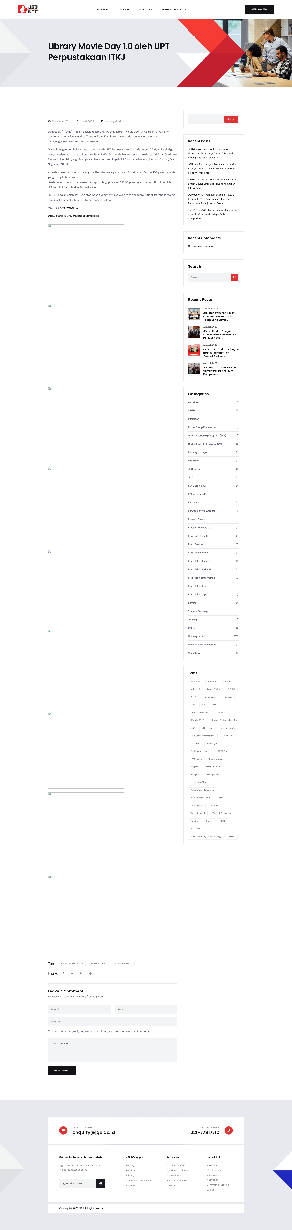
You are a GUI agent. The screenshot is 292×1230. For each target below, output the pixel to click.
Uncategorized (113, 121)
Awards (171, 1185)
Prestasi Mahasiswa (199, 527)
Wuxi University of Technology (205, 836)
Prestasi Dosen (196, 519)
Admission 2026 (259, 9)
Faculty (130, 1165)
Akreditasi (194, 402)
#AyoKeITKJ (70, 208)
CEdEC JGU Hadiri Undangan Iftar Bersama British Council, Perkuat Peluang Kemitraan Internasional (212, 184)
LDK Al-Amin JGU (198, 494)
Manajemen (213, 774)
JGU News (194, 469)
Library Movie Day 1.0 (72, 963)
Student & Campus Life (139, 1180)
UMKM (192, 628)
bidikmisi (195, 689)
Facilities (131, 1170)
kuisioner (195, 743)
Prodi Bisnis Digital (198, 536)
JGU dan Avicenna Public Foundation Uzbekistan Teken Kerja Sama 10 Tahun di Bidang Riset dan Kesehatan (210, 153)
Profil (220, 797)
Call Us (210, 1189)
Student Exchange (198, 611)
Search (231, 119)
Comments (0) (59, 121)
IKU (214, 704)
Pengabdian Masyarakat (201, 510)
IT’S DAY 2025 (197, 720)
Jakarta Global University (224, 720)
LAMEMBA (222, 751)
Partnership (194, 502)
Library (130, 1175)
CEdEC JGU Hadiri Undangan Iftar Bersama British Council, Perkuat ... (221, 353)
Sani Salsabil (196, 805)
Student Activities (177, 1180)
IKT (203, 704)
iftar (192, 704)
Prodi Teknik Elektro (199, 561)
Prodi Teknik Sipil (197, 594)
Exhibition (193, 418)
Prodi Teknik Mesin (198, 586)
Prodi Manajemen (198, 552)
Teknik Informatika (221, 813)
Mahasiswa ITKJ (98, 963)
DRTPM (193, 697)
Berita (228, 681)
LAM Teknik (196, 759)
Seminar (192, 602)
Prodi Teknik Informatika (201, 577)
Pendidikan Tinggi (199, 782)
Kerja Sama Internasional (202, 735)
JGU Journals (213, 1170)
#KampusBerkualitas (86, 216)
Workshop (194, 653)
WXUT (232, 836)
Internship (193, 460)
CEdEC (192, 410)
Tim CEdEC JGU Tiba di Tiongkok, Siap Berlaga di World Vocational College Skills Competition (213, 214)
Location (131, 1185)
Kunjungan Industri (198, 485)
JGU (192, 728)
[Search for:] (213, 277)
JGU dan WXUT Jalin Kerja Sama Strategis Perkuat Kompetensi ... (219, 371)
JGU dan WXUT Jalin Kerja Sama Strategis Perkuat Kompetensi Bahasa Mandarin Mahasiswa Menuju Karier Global (211, 199)
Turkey (209, 821)
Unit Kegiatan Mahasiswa (202, 644)
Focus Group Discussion (202, 427)
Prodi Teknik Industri (199, 569)
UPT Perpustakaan (123, 963)
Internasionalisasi (199, 712)
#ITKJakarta (55, 216)
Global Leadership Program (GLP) (207, 435)
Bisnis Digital (213, 689)
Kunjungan (212, 743)
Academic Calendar (178, 1170)
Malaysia (194, 774)
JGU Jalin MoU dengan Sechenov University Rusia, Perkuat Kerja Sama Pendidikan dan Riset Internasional (212, 168)
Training (192, 619)
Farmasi (228, 697)
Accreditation (174, 1175)
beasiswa (213, 681)
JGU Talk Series (227, 728)
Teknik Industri (197, 813)
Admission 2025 (176, 1165)
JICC (191, 477)
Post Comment (62, 1070)
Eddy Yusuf (210, 697)
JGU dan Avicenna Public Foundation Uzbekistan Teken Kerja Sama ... (218, 316)
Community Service (217, 1184)
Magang (194, 766)
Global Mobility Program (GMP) (205, 444)
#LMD (68, 216)
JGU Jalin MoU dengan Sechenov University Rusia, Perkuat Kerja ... (220, 335)
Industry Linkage (197, 452)
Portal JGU (212, 1165)
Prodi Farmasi (196, 544)
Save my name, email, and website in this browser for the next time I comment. (101, 1031)
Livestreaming (216, 759)
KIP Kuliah (227, 735)
